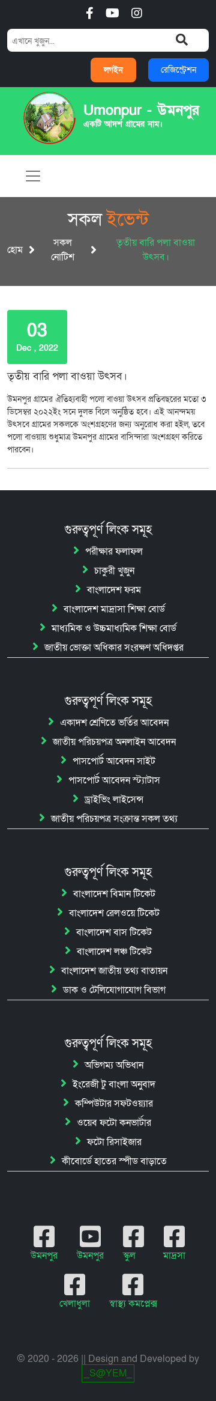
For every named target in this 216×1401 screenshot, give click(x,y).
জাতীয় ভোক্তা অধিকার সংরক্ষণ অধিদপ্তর (114, 647)
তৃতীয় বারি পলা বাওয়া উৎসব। (67, 376)
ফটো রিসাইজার (114, 1142)
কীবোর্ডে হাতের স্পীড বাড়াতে (114, 1161)
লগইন (113, 70)
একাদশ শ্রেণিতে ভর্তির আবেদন (114, 722)
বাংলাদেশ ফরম (114, 590)
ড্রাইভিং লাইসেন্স (114, 799)
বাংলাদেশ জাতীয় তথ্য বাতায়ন (114, 970)
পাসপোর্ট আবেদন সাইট (114, 761)
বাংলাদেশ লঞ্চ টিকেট (114, 951)
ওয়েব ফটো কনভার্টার (114, 1122)
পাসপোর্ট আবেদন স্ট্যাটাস (114, 780)
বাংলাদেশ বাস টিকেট (114, 932)
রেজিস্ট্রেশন (178, 70)
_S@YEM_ (108, 1373)
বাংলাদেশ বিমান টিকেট (114, 894)
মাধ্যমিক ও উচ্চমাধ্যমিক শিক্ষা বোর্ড (114, 628)
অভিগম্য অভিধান (114, 1065)
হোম (15, 250)
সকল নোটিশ (62, 250)
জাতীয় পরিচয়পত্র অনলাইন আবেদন (114, 742)
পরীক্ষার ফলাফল (114, 551)
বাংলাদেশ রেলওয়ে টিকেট (114, 913)
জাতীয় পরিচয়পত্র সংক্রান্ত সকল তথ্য (114, 818)
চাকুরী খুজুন (114, 570)
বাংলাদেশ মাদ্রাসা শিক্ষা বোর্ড (114, 609)
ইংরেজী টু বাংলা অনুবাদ (114, 1084)
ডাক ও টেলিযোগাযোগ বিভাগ (114, 990)
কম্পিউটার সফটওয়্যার (114, 1103)
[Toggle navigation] (33, 176)
